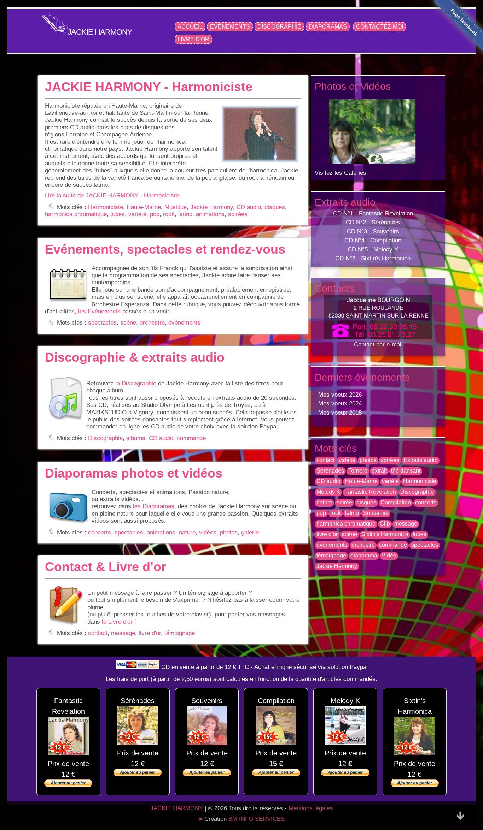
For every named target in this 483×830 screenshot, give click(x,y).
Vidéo (389, 555)
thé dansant (405, 471)
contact (97, 633)
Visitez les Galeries (340, 173)
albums (135, 438)
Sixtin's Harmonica (384, 534)
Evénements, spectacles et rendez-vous (165, 249)
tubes (117, 214)
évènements (184, 322)
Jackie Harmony (211, 207)
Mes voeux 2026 (340, 394)
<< (352, 128)
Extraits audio (420, 460)
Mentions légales (311, 808)
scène (128, 322)
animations (210, 214)
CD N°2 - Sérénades (373, 222)
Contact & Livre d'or (105, 566)
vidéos (207, 532)
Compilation (395, 502)
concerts (99, 532)
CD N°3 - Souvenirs (373, 231)
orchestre (152, 322)
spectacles (102, 322)
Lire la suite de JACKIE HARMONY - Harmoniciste (112, 195)
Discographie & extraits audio (135, 357)
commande (191, 438)
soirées (238, 214)
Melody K (328, 492)
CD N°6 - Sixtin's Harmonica (373, 258)
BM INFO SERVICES (256, 819)
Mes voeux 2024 (340, 403)
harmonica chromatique (76, 214)
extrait (379, 471)
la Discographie (135, 383)
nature (187, 532)
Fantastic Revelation (370, 492)
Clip (385, 524)
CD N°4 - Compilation (372, 240)
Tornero (357, 471)
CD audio (249, 207)
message (123, 633)
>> (402, 128)
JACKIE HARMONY (100, 32)
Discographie (279, 27)
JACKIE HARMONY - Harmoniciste (148, 86)
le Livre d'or (117, 621)
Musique (175, 207)
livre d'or (150, 633)
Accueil (190, 27)
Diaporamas (328, 27)
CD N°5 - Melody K (373, 249)
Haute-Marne (144, 207)
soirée (344, 502)
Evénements (230, 27)
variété (137, 214)
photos (229, 532)
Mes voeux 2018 (340, 412)
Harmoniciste (105, 207)
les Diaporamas (153, 506)
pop (154, 214)
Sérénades (330, 471)
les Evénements (99, 311)
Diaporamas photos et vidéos (133, 473)
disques (274, 207)
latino (185, 214)
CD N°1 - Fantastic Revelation (373, 213)
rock (169, 214)
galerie (250, 532)
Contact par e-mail (378, 344)
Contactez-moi (379, 27)
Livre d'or (193, 39)
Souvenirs (376, 513)
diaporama (363, 555)
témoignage (179, 633)
